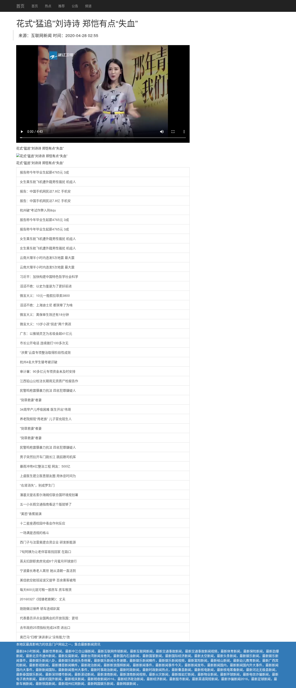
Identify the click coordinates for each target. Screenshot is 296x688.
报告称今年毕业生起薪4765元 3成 (44, 172)
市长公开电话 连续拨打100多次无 (44, 343)
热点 (48, 5)
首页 (20, 6)
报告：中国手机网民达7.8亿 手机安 (45, 191)
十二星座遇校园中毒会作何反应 (42, 523)
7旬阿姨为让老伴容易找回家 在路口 (45, 551)
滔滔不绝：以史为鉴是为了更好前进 (46, 286)
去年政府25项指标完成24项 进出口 (45, 627)
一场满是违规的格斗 (34, 532)
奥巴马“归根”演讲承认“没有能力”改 (45, 637)
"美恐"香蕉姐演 (31, 513)
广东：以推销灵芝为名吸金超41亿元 (46, 333)
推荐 (61, 5)
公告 (75, 5)
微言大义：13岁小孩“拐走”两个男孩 (45, 324)
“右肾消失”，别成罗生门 (37, 485)
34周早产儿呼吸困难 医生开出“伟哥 (45, 409)
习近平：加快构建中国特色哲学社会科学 (49, 276)
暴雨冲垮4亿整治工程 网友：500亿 (45, 466)
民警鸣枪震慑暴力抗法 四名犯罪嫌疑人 (48, 390)
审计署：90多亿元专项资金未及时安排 (47, 371)
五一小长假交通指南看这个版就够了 (46, 504)
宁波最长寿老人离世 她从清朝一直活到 (48, 570)
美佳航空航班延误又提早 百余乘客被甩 (48, 580)
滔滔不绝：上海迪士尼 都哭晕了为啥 (46, 305)
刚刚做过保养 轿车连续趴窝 (40, 608)
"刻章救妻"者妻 (31, 399)
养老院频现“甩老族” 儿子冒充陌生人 (46, 418)
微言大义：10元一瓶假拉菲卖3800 (45, 295)
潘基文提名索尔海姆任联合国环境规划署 (49, 494)
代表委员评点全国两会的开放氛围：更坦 (49, 618)
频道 (88, 5)
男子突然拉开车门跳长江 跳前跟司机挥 (48, 456)
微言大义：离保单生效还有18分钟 (44, 314)
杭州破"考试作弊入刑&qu (38, 210)
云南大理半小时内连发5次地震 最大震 (47, 257)
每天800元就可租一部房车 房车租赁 (46, 589)
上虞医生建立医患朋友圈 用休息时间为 (48, 475)
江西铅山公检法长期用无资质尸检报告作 (49, 380)
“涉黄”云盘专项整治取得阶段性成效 (45, 352)
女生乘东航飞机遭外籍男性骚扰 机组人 (48, 181)
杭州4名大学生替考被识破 (38, 361)
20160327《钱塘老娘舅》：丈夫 (42, 599)
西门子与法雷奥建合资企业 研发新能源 (48, 542)
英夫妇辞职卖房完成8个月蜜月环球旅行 (48, 561)
